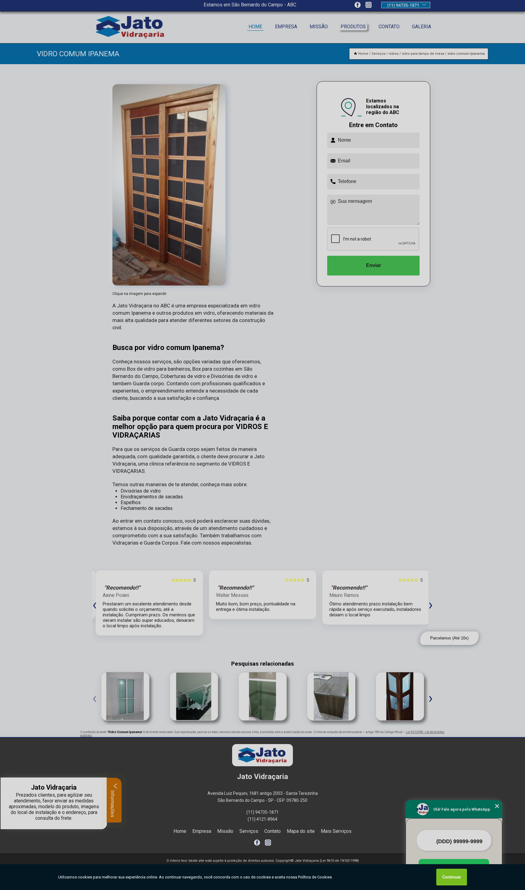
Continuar (451, 877)
